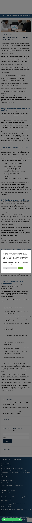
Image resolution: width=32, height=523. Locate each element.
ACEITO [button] (20, 268)
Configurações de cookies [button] (10, 268)
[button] (11, 519)
